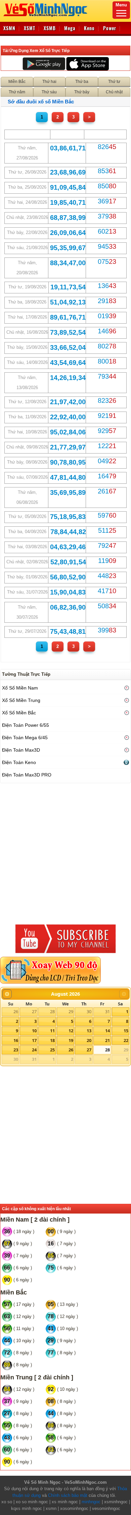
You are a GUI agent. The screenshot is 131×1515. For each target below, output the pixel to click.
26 (15, 1011)
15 (126, 1031)
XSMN (9, 28)
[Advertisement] (65, 852)
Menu (121, 4)
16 (15, 1040)
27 (34, 1011)
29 (71, 1011)
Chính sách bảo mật (67, 1495)
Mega (70, 28)
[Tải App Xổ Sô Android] (44, 63)
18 (52, 1040)
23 (15, 1050)
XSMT (29, 28)
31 (107, 1011)
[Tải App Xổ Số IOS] (87, 63)
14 (107, 1031)
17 (34, 1040)
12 (71, 1031)
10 (34, 1031)
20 (89, 1040)
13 (89, 1031)
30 (89, 1011)
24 (34, 1050)
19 (71, 1040)
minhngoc (91, 1501)
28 (52, 1011)
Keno (89, 28)
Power (109, 28)
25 (52, 1050)
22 (126, 1040)
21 (107, 1040)
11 (52, 1031)
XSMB (50, 28)
